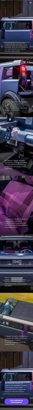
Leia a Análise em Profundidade (16, 401)
